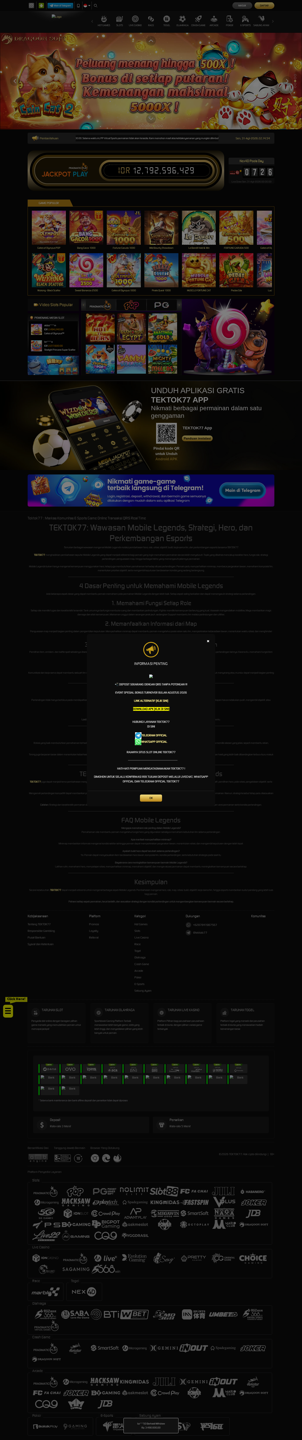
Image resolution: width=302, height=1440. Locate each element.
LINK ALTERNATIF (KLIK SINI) (151, 701)
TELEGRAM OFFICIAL (154, 735)
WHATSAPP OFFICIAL (154, 742)
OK (151, 798)
